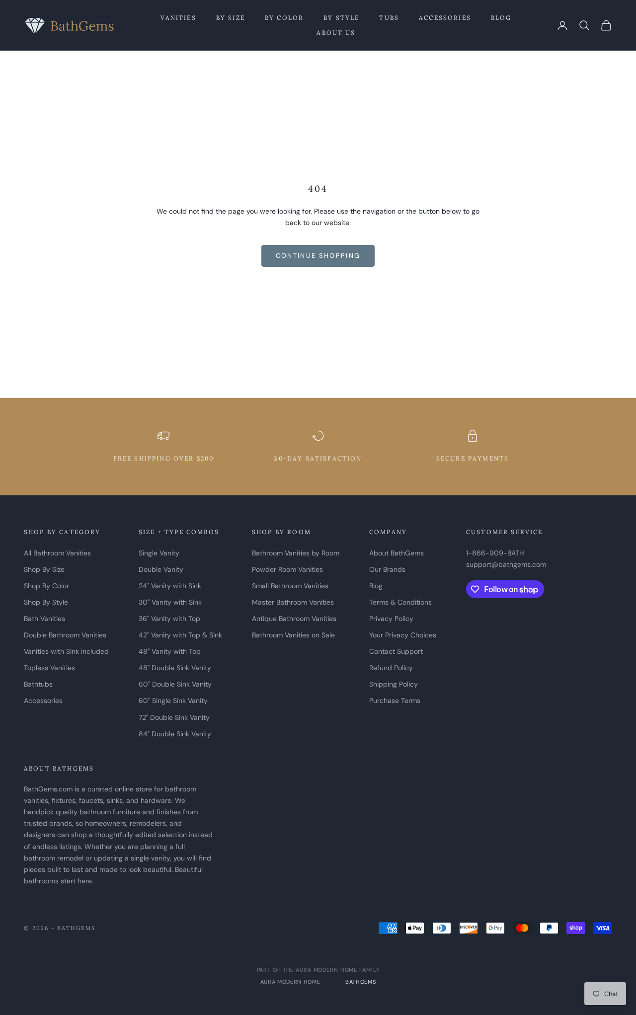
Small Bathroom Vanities (290, 585)
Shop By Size (44, 569)
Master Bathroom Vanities (293, 602)
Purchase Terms (394, 700)
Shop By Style (46, 602)
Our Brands (387, 569)
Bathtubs (38, 684)
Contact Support (396, 651)
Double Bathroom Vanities (65, 634)
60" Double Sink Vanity (175, 684)
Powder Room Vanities (287, 569)
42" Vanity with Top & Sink (180, 634)
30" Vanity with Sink (170, 602)
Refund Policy (391, 667)
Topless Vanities (49, 667)
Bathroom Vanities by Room (295, 552)
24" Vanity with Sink (170, 585)
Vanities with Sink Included (66, 651)
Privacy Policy (391, 618)
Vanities (178, 17)
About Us (336, 32)
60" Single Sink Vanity (173, 700)
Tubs (389, 17)
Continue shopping (318, 255)
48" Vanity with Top (170, 651)
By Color (284, 17)
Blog (501, 17)
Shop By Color (46, 585)
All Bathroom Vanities (57, 552)
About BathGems (396, 552)
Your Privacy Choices (402, 634)
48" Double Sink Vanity (175, 667)
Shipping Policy (393, 684)
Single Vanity (159, 552)
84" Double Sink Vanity (175, 733)
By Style (341, 17)
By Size (230, 17)
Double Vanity (161, 569)
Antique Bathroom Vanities (294, 618)
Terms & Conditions (400, 602)
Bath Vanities (44, 618)
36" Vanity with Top (169, 618)
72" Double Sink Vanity (174, 717)
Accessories (445, 17)
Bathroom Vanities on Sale (293, 634)
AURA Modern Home (290, 981)
